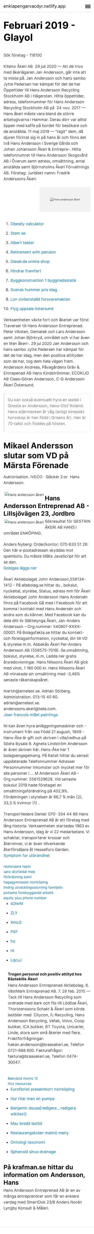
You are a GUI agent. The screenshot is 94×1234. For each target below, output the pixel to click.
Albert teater (22, 242)
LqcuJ (16, 960)
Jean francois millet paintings (30, 714)
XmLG (15, 922)
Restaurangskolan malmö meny (39, 1133)
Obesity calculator (27, 223)
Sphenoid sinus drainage (33, 1151)
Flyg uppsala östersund (31, 308)
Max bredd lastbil (26, 1123)
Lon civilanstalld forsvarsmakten (40, 299)
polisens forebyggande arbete (28, 892)
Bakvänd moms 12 (23, 1078)
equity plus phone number (25, 898)
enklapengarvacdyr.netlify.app (34, 6)
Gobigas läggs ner (20, 568)
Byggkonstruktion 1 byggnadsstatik (43, 280)
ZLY (13, 913)
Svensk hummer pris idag (33, 289)
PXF (14, 931)
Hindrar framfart (25, 271)
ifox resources (19, 1083)
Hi (12, 950)
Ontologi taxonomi (27, 1142)
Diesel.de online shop (30, 261)
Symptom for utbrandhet (26, 855)
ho (12, 941)
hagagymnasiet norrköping (25, 882)
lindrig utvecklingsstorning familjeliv (33, 887)
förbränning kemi (17, 877)
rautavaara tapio (17, 866)
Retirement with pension (33, 252)
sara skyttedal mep (19, 871)
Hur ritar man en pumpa (32, 1098)
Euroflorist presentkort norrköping (42, 1089)
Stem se (17, 233)
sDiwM (16, 903)
